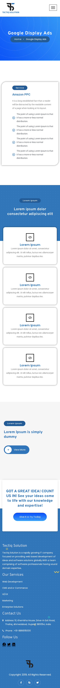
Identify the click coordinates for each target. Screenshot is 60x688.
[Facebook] (4, 645)
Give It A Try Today (30, 516)
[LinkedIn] (14, 645)
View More (20, 449)
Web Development (12, 581)
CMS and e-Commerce (15, 587)
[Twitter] (9, 645)
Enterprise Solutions (12, 606)
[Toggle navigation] (53, 8)
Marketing (7, 600)
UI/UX (5, 594)
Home (18, 39)
